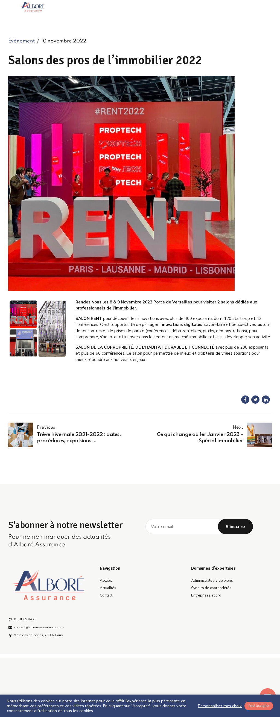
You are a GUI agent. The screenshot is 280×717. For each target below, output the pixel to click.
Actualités (108, 587)
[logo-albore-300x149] (48, 585)
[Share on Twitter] (255, 399)
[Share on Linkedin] (266, 399)
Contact (106, 595)
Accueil (106, 580)
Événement (21, 41)
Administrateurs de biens (212, 580)
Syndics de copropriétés (211, 587)
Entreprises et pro (206, 595)
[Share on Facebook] (245, 399)
